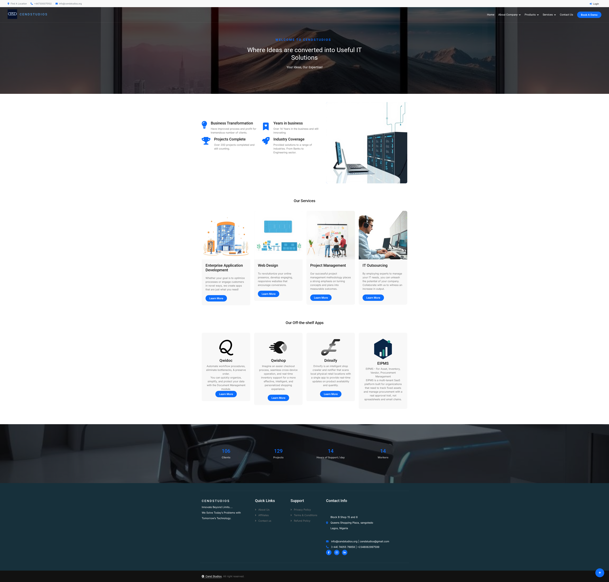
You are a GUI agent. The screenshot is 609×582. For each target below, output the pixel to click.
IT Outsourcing (375, 265)
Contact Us (566, 14)
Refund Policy (301, 520)
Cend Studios (214, 576)
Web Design (268, 265)
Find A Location (19, 3)
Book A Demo (589, 14)
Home (490, 14)
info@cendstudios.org (70, 3)
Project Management (328, 265)
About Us (263, 509)
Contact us (264, 520)
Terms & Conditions (305, 515)
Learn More (216, 298)
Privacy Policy (302, 509)
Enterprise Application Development (224, 267)
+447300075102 (43, 3)
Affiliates (263, 515)
